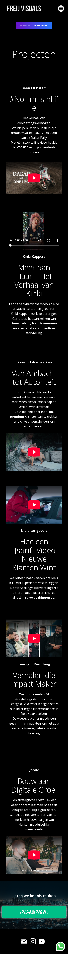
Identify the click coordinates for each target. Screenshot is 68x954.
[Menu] (61, 8)
